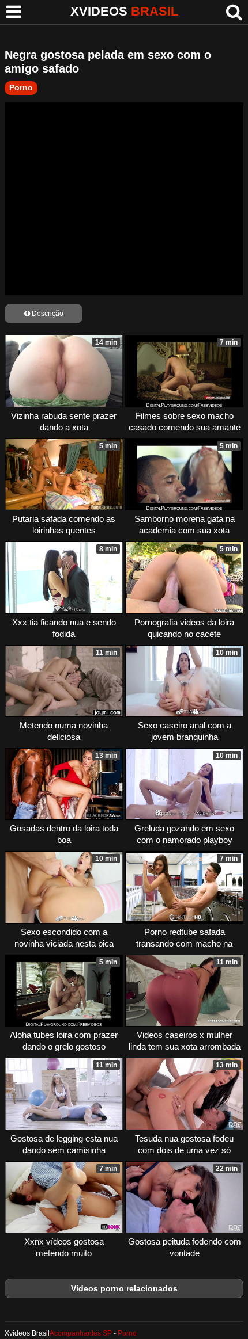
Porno (21, 87)
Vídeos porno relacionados (124, 1288)
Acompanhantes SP (81, 1333)
